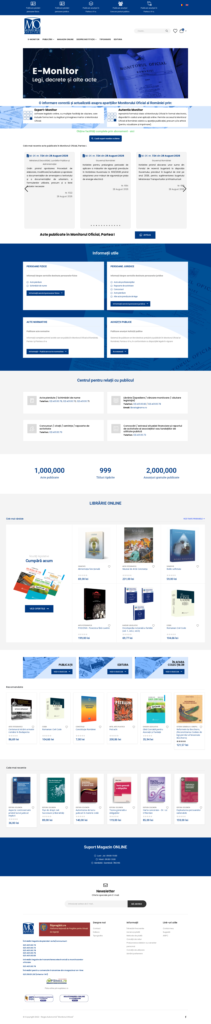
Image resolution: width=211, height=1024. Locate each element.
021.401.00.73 (139, 435)
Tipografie (105, 39)
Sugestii (166, 932)
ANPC (165, 935)
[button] (185, 189)
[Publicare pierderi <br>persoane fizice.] (33, 3)
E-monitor (33, 39)
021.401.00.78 (55, 401)
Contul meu (168, 928)
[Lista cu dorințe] (175, 31)
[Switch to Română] (181, 5)
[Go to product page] (94, 545)
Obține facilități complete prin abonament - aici (105, 131)
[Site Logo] (32, 25)
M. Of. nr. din (48, 155)
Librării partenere (135, 953)
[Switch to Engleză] (187, 5)
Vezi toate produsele (193, 519)
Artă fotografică (129, 566)
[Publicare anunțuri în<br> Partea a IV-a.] (91, 3)
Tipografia (98, 935)
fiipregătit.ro (58, 925)
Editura (118, 39)
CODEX (169, 625)
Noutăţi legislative (39, 556)
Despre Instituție (86, 39)
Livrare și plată (133, 932)
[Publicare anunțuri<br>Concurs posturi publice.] (120, 3)
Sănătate (81, 566)
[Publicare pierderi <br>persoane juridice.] (62, 3)
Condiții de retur (134, 939)
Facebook (185, 1017)
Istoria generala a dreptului (188, 727)
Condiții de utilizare (136, 950)
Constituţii (80, 727)
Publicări (47, 39)
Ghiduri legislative (130, 625)
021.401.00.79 (55, 432)
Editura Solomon (15, 807)
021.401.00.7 (69, 401)
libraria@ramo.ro (138, 407)
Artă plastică (119, 727)
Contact (96, 928)
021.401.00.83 (140, 404)
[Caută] (167, 31)
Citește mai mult (29, 699)
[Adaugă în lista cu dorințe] (109, 566)
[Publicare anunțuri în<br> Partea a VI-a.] (149, 3)
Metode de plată (134, 935)
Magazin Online (65, 39)
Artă (111, 727)
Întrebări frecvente (135, 928)
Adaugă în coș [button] (106, 532)
